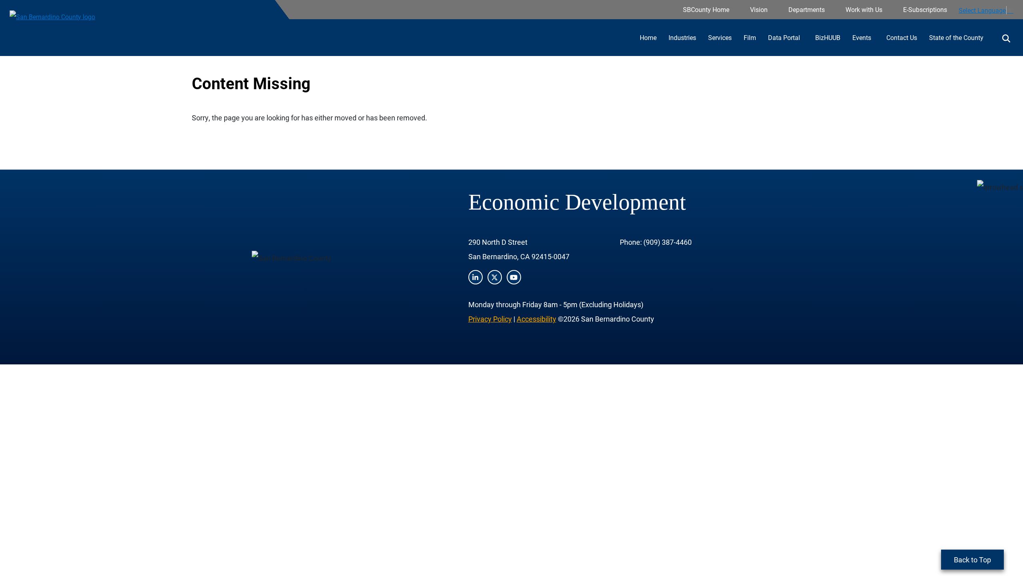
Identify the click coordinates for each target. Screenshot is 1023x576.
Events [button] (862, 37)
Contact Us (901, 37)
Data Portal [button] (785, 37)
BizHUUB (827, 37)
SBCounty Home (706, 9)
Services (720, 37)
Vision (759, 9)
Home (648, 37)
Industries (682, 37)
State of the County (956, 37)
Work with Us (864, 9)
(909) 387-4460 (667, 242)
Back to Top (972, 559)
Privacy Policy (490, 319)
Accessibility (536, 319)
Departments (806, 9)
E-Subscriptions (925, 9)
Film (750, 37)
